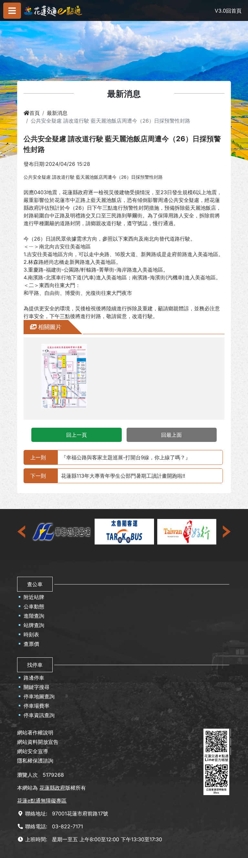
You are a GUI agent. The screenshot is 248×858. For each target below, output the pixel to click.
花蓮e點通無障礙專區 (42, 800)
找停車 (35, 665)
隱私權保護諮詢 (35, 760)
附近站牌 (34, 597)
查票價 (31, 644)
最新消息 (57, 113)
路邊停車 (34, 677)
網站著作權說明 (35, 732)
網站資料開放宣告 (37, 742)
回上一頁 (76, 435)
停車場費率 (36, 706)
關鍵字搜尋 (36, 687)
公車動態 (34, 606)
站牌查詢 (34, 625)
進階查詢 (34, 616)
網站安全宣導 (32, 751)
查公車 (35, 584)
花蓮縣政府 (52, 787)
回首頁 (234, 10)
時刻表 (31, 634)
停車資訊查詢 (39, 715)
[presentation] (22, 532)
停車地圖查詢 (39, 696)
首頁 (34, 113)
